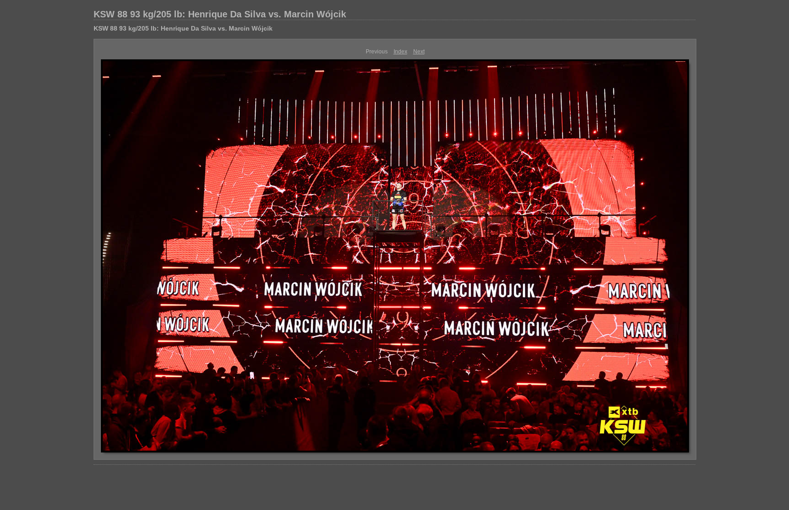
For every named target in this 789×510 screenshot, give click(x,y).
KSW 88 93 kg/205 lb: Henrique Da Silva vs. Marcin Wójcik (220, 14)
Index (400, 51)
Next (419, 51)
